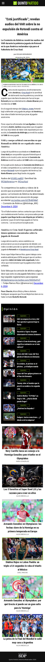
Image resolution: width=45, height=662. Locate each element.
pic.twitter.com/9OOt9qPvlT (27, 280)
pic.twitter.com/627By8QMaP (24, 200)
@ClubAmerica (8, 181)
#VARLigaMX (17, 178)
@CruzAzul (23, 181)
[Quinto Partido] (28, 3)
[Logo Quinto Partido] (15, 3)
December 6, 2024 (9, 206)
